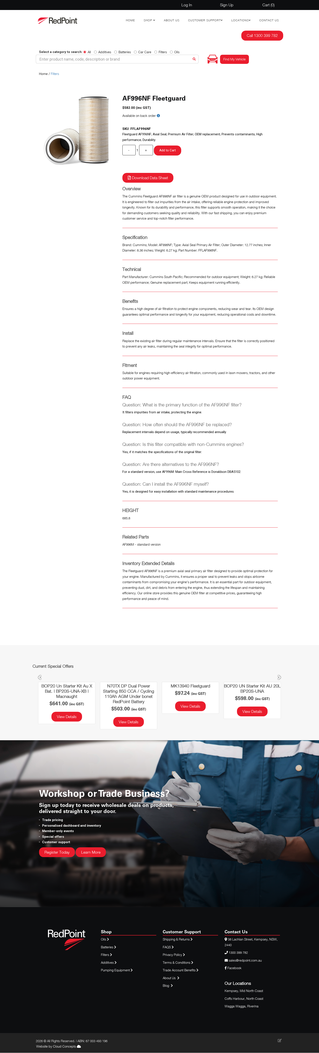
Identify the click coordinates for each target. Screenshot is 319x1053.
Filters (163, 52)
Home (130, 20)
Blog (166, 985)
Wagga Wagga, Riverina (241, 1006)
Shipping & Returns (177, 939)
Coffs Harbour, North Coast (244, 998)
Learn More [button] (90, 852)
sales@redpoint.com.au (245, 960)
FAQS (167, 947)
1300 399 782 (238, 952)
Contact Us (269, 20)
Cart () (268, 5)
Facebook (234, 968)
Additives (104, 52)
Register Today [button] (56, 852)
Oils (176, 52)
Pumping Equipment (115, 970)
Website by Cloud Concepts (56, 1046)
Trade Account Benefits (179, 970)
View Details (67, 716)
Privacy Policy (173, 955)
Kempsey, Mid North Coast (244, 991)
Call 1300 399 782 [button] (262, 35)
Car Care (144, 52)
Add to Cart (167, 150)
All (89, 52)
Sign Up (226, 5)
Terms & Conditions (177, 962)
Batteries (124, 52)
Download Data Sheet (149, 178)
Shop (148, 20)
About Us (171, 20)
